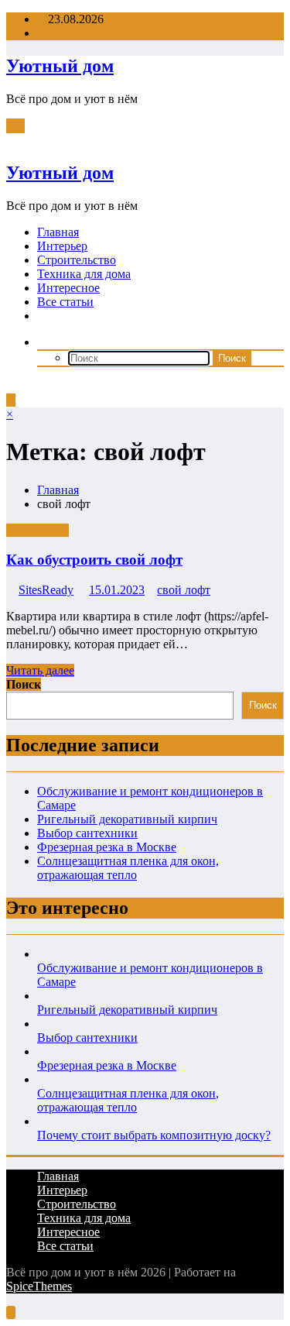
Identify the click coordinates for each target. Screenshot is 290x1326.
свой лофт (183, 589)
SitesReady (46, 589)
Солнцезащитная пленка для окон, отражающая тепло (128, 867)
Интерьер (62, 245)
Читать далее (40, 670)
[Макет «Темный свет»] (10, 386)
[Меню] (15, 126)
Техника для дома (84, 273)
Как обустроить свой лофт (94, 559)
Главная (58, 232)
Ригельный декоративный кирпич (127, 819)
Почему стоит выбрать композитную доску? (154, 1135)
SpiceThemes (39, 1286)
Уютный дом (60, 66)
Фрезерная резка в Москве (106, 847)
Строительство (76, 259)
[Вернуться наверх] (10, 1312)
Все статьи (65, 301)
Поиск (23, 684)
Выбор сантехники (87, 833)
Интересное (68, 287)
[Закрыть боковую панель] (10, 139)
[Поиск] (41, 342)
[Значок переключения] (10, 400)
